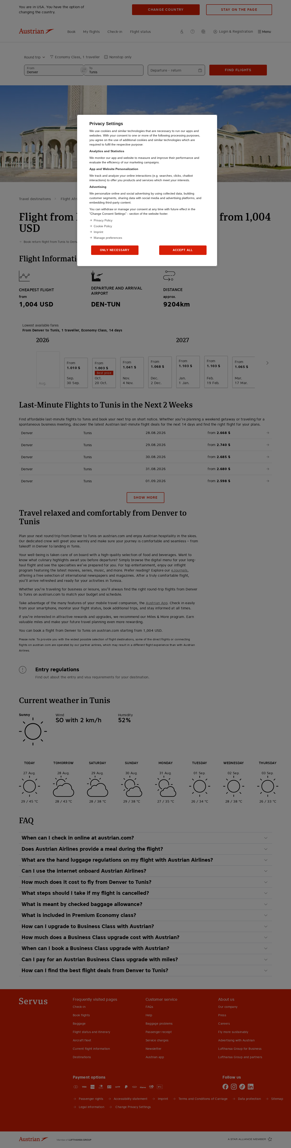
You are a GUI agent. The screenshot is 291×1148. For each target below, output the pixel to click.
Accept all (183, 250)
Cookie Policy (103, 226)
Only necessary (114, 250)
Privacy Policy (103, 220)
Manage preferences (108, 237)
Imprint (98, 232)
